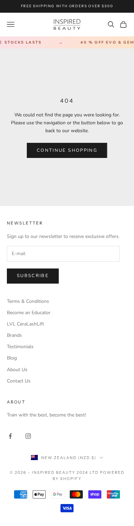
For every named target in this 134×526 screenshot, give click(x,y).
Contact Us (19, 381)
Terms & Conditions (28, 301)
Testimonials (20, 346)
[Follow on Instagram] (28, 436)
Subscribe (33, 276)
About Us (17, 369)
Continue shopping (67, 150)
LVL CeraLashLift (25, 324)
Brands (14, 335)
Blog (12, 358)
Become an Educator (29, 312)
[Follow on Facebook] (10, 436)
